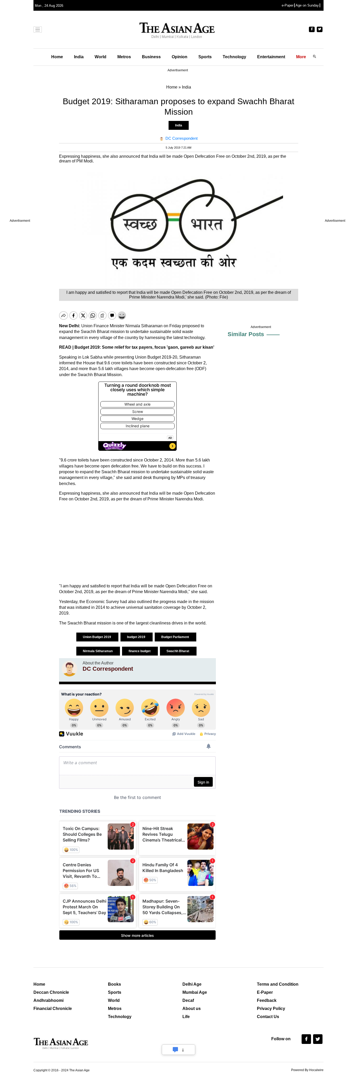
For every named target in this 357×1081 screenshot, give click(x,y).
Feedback (267, 1000)
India (79, 57)
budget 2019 (136, 637)
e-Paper (287, 5)
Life (186, 1016)
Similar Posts (246, 334)
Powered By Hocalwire (307, 1070)
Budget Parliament (175, 637)
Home (57, 57)
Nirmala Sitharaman (98, 651)
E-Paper (265, 992)
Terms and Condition (277, 984)
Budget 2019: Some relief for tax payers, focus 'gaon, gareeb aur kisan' (144, 347)
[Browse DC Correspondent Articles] (69, 668)
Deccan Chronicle (51, 992)
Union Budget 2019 (97, 637)
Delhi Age (191, 984)
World (100, 57)
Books (114, 984)
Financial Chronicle (52, 1008)
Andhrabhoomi (48, 1000)
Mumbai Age (194, 992)
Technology (234, 57)
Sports (205, 57)
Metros (124, 57)
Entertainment (271, 57)
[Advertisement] (137, 542)
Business (151, 57)
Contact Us (268, 1016)
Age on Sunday (307, 5)
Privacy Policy (271, 1008)
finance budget (140, 651)
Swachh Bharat (178, 651)
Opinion (179, 57)
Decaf (188, 1000)
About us (191, 1008)
